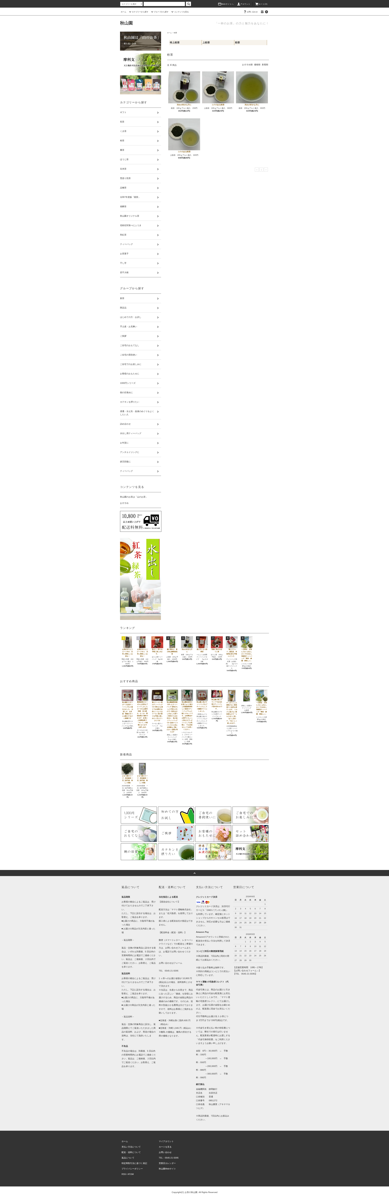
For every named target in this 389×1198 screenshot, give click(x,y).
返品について (128, 1158)
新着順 (265, 64)
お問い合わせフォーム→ (247, 970)
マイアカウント (166, 1141)
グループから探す (161, 12)
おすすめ (124, 503)
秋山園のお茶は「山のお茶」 (134, 497)
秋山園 (126, 23)
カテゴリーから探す (140, 12)
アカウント (245, 4)
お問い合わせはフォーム (170, 963)
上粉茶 (206, 42)
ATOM (131, 1174)
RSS (124, 1174)
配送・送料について (131, 1152)
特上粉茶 (175, 42)
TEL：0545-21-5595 (169, 1158)
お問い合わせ (252, 12)
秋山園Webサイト (167, 1168)
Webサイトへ (227, 4)
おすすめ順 (247, 64)
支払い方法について (131, 1147)
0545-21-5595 (171, 970)
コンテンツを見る (181, 12)
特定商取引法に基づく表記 (134, 1163)
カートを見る (165, 1147)
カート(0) (263, 4)
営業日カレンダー (167, 1163)
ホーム (123, 12)
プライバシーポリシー (132, 1168)
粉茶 (175, 33)
